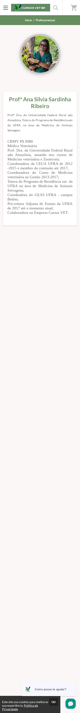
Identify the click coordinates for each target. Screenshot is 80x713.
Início (28, 20)
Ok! (53, 702)
